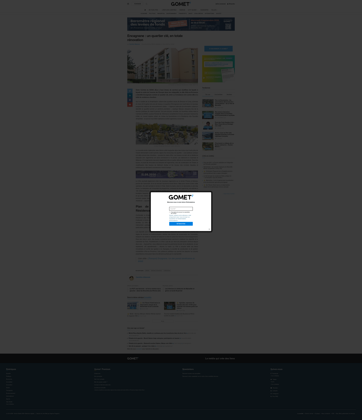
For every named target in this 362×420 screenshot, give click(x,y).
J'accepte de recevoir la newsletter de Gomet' (180, 213)
